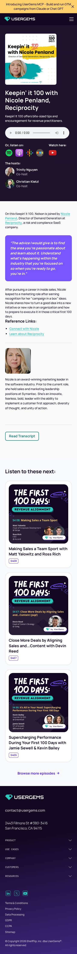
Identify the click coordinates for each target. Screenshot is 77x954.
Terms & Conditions (16, 903)
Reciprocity (13, 223)
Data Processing (14, 914)
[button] (71, 19)
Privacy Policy (13, 909)
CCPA (8, 926)
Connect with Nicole (24, 329)
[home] (19, 19)
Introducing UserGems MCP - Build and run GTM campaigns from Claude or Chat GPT (38, 6)
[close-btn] (72, 6)
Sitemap (10, 932)
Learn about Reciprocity (26, 334)
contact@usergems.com (25, 810)
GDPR (8, 920)
